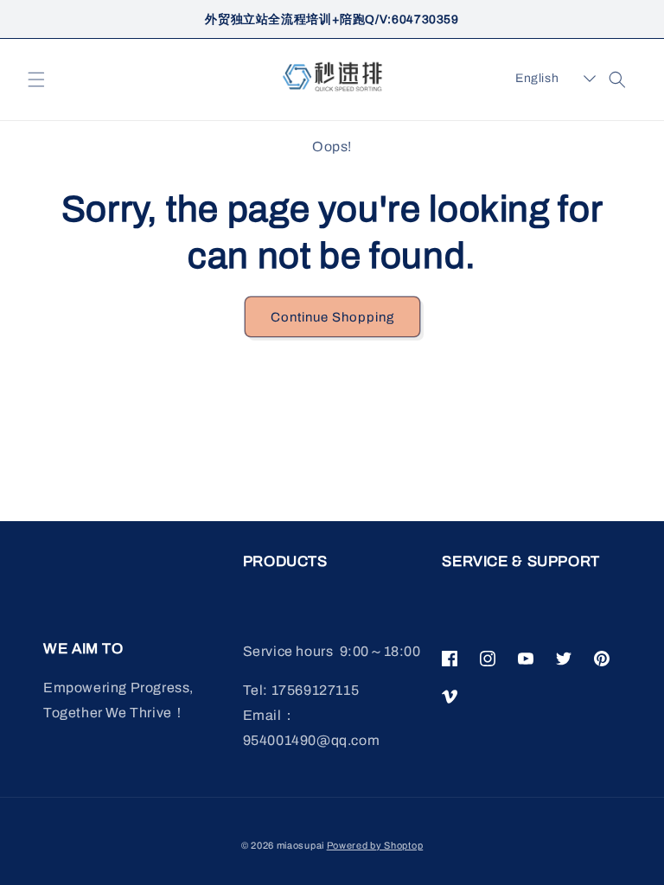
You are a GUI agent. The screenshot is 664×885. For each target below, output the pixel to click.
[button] (36, 79)
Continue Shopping (332, 317)
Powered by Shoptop (375, 845)
